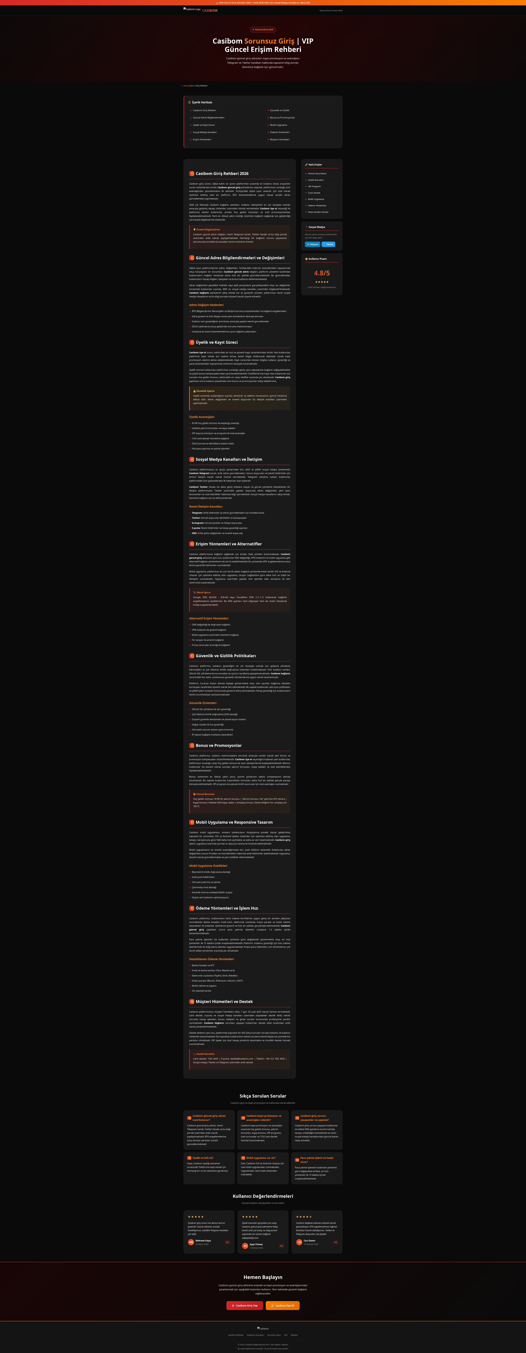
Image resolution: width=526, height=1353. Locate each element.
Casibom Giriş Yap (247, 1305)
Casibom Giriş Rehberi (204, 110)
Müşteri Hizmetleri (279, 139)
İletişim (294, 1335)
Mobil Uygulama (278, 124)
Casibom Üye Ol (284, 1305)
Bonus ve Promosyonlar (282, 117)
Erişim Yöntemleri (202, 139)
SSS (286, 1335)
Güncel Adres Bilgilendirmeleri (208, 117)
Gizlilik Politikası (236, 1335)
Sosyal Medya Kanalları (205, 132)
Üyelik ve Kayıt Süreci (204, 124)
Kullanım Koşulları (255, 1335)
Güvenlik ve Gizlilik (279, 110)
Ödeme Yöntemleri (280, 132)
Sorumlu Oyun (274, 1335)
